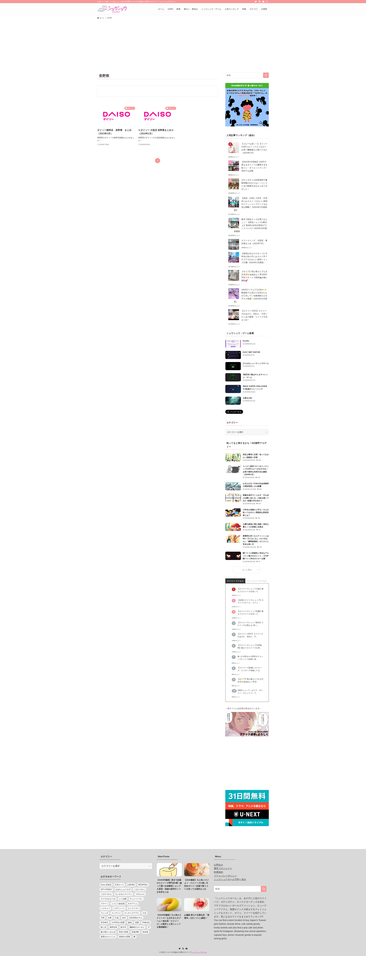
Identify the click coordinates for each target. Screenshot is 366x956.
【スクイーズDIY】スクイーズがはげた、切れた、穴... (250, 635)
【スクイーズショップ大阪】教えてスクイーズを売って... (250, 590)
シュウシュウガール (199, 952)
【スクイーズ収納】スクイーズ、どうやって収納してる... (249, 669)
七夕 (144, 913)
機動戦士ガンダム (137, 927)
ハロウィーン (119, 908)
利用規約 (218, 872)
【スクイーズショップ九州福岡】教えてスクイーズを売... (249, 646)
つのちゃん (140, 894)
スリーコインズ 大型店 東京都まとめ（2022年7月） (254, 242)
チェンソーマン (136, 899)
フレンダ (104, 913)
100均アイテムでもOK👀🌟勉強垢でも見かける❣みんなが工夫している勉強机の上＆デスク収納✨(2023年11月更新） (250, 295)
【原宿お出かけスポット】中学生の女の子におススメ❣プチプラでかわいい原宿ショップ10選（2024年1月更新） (254, 258)
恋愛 (137, 922)
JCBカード (119, 885)
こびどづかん (106, 894)
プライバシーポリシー (225, 876)
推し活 (103, 927)
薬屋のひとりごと (108, 937)
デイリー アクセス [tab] (235, 581)
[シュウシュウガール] (112, 9)
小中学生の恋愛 (118, 922)
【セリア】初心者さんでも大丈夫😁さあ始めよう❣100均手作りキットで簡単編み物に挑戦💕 (254, 276)
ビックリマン (133, 908)
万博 (102, 918)
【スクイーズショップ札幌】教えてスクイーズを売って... (250, 612)
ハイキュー (105, 908)
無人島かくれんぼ (108, 932)
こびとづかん (139, 889)
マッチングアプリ (131, 913)
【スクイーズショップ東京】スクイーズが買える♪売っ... (250, 624)
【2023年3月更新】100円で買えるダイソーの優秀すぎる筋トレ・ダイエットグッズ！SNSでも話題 (254, 166)
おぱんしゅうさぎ (123, 889)
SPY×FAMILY (106, 889)
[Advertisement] (183, 42)
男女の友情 (123, 932)
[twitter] (256, 1)
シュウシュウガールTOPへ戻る (230, 879)
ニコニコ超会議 (118, 904)
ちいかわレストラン (123, 894)
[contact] (263, 1)
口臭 (117, 918)
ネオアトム (132, 904)
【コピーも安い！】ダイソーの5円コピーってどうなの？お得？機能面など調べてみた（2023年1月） (254, 148)
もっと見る (247, 570)
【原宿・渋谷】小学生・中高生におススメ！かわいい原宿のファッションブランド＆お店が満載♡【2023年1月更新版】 (250, 204)
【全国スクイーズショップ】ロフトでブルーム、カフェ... (250, 601)
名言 (124, 918)
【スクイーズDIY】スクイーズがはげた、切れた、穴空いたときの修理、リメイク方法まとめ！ (254, 315)
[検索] (267, 1)
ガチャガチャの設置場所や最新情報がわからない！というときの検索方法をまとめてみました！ (254, 184)
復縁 (130, 922)
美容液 (145, 932)
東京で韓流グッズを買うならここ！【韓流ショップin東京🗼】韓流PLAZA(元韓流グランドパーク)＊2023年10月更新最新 (250, 225)
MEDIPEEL (143, 885)
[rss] (259, 1)
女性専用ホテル (135, 918)
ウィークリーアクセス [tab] (257, 581)
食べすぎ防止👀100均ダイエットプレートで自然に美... (250, 657)
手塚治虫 (146, 922)
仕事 (110, 918)
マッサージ (116, 913)
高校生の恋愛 (124, 937)
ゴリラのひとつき (108, 899)
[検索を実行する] (266, 75)
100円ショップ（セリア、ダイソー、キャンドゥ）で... (250, 691)
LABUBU (131, 885)
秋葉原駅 (135, 932)
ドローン (104, 904)
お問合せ (218, 865)
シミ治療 (122, 899)
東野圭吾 (113, 927)
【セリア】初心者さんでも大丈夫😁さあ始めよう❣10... (250, 680)
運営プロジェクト (223, 868)
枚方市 (123, 927)
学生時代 (104, 922)
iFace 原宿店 (106, 885)
